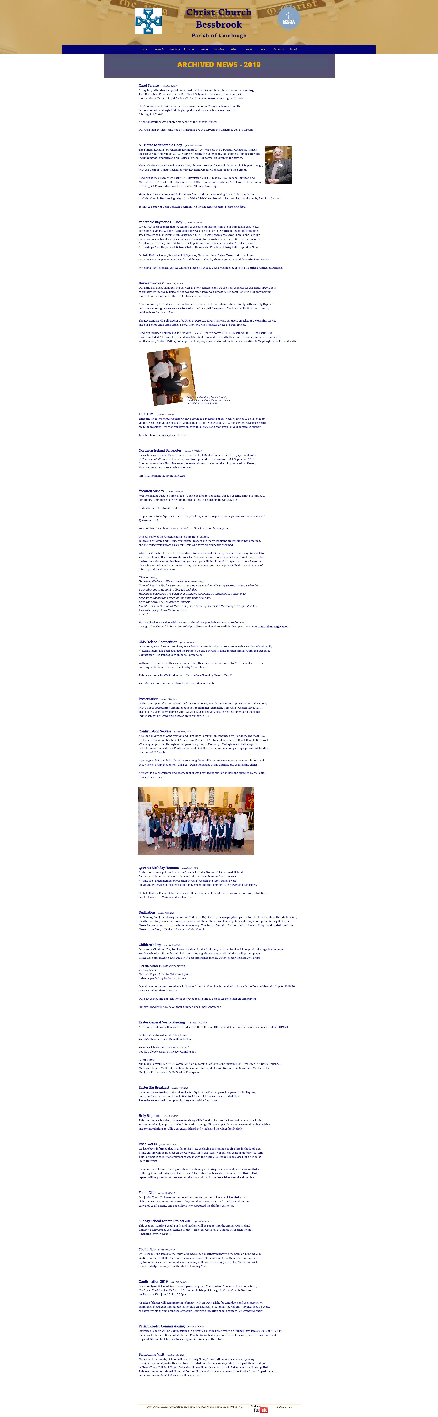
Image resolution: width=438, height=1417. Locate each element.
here (242, 206)
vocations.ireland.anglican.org (270, 626)
